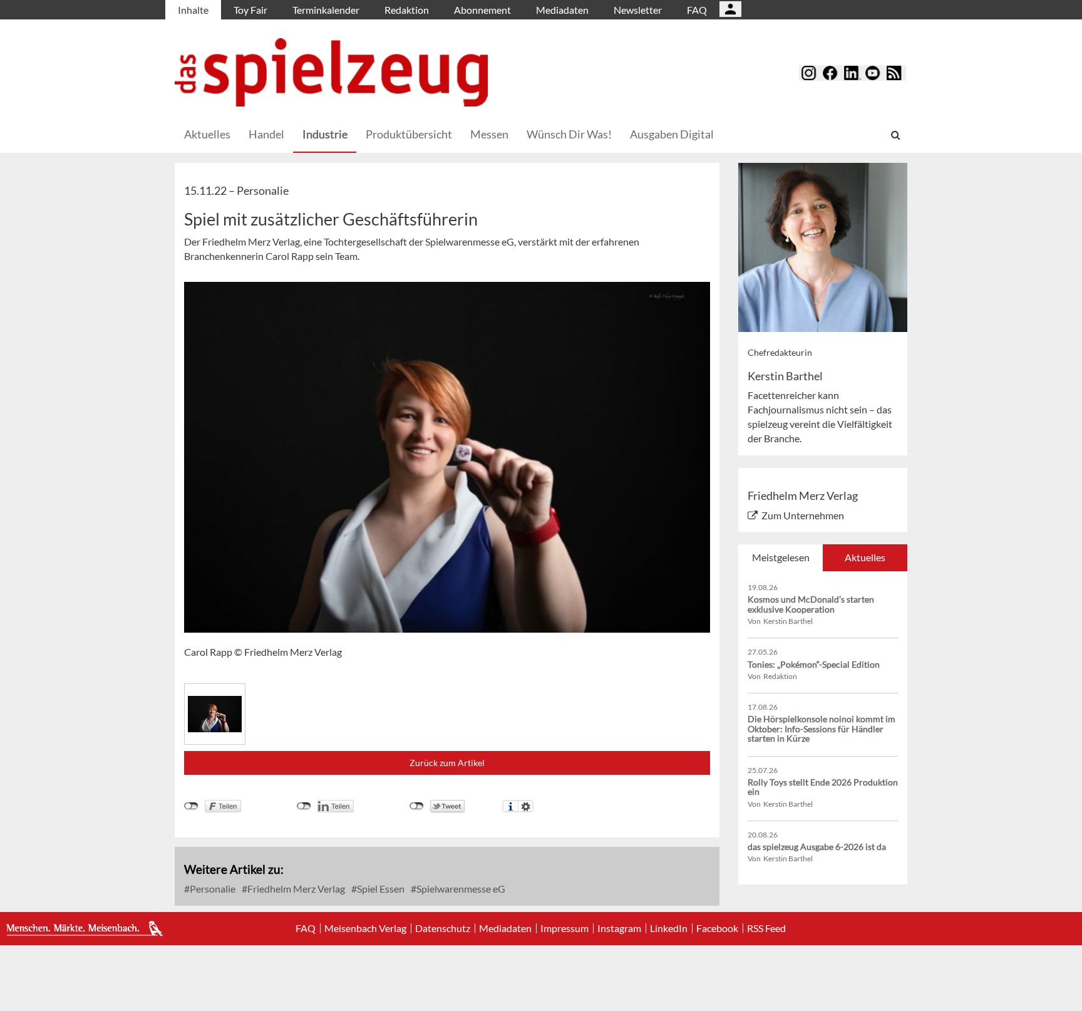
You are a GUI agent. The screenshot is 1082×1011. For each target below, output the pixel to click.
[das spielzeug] (331, 72)
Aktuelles (207, 134)
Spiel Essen (379, 888)
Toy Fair (250, 10)
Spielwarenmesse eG (460, 888)
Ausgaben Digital (672, 134)
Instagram (619, 928)
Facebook (717, 928)
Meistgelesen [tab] (781, 557)
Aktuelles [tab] (865, 557)
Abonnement (482, 10)
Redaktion (406, 10)
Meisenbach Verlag (365, 928)
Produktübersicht (409, 134)
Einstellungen (525, 806)
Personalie (211, 888)
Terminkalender (325, 10)
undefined (304, 806)
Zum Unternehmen (802, 515)
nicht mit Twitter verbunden (417, 806)
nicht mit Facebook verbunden (191, 806)
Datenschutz (442, 928)
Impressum (564, 928)
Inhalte (193, 10)
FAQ (697, 10)
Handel (266, 134)
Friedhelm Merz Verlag (295, 888)
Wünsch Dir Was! (569, 134)
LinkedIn (669, 928)
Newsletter (638, 10)
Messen (489, 134)
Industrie (325, 134)
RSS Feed (766, 928)
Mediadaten (562, 10)
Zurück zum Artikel (447, 762)
